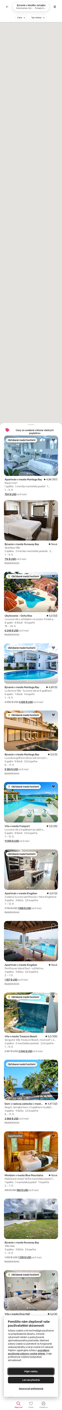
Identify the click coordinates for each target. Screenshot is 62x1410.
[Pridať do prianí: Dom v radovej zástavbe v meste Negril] (53, 1064)
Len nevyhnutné (31, 1380)
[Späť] (7, 6)
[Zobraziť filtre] (54, 6)
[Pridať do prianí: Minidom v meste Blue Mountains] (53, 1135)
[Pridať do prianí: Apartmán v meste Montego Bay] (53, 439)
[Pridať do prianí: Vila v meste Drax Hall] (53, 1274)
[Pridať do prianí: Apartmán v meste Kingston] (53, 853)
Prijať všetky (31, 1371)
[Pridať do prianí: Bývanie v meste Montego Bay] (53, 647)
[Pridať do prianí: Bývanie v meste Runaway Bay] (53, 504)
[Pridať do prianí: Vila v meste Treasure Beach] (53, 996)
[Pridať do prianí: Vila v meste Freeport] (53, 786)
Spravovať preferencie (31, 1388)
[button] (10, 494)
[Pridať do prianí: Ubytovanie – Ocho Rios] (53, 576)
